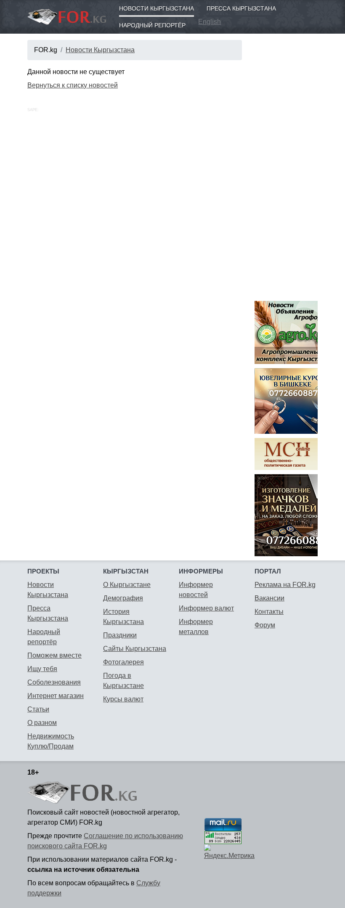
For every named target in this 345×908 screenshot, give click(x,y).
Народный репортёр (152, 25)
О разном (42, 722)
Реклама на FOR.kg (285, 584)
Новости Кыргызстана (156, 8)
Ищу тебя (42, 668)
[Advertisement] (286, 166)
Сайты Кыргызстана (134, 648)
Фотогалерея (123, 662)
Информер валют (206, 608)
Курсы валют (123, 699)
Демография (123, 598)
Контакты (269, 611)
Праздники (120, 635)
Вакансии (269, 598)
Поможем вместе (54, 655)
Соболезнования (54, 682)
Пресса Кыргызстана (241, 8)
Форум (265, 625)
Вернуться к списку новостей (72, 85)
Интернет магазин (55, 695)
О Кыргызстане (127, 584)
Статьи (38, 709)
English (209, 21)
